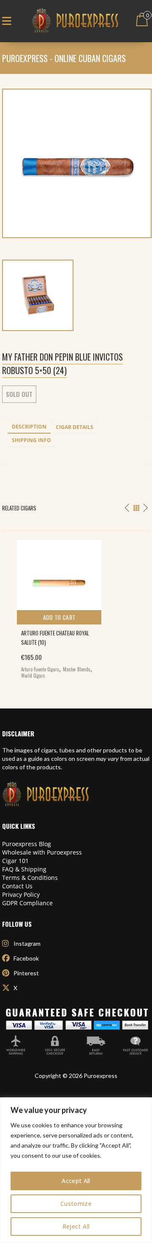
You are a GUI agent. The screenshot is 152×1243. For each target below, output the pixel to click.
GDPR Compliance (27, 903)
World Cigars (33, 675)
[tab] (29, 427)
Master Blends (76, 669)
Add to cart (59, 617)
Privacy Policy (21, 894)
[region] (76, 1170)
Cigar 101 (15, 861)
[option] (76, 607)
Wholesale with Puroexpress (42, 852)
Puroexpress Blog (26, 844)
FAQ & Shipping (24, 869)
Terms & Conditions (30, 878)
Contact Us (17, 886)
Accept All (76, 1181)
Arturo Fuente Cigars (40, 669)
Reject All (76, 1226)
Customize (76, 1204)
